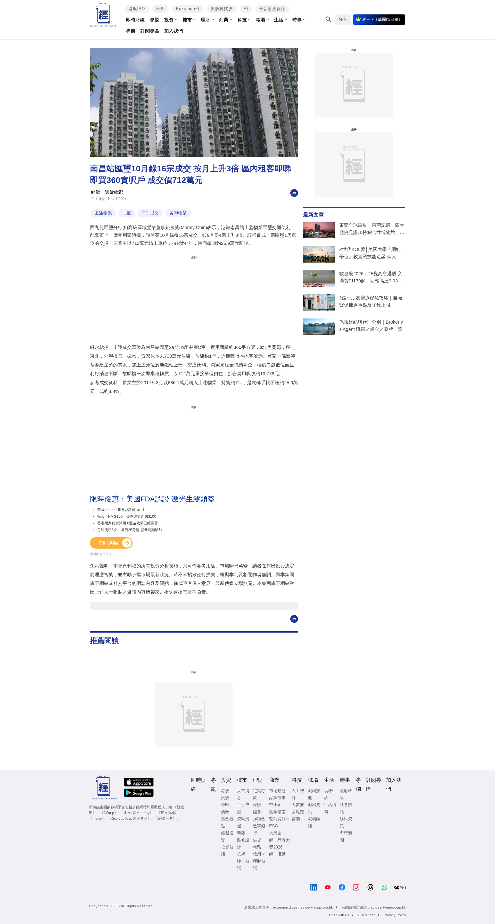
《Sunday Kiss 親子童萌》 (129, 818)
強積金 (259, 819)
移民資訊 (346, 822)
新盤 (241, 833)
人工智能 (298, 794)
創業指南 (277, 812)
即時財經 (135, 19)
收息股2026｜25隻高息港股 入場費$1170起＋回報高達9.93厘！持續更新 (370, 278)
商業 (223, 19)
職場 (260, 19)
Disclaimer (366, 915)
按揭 (241, 854)
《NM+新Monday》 (137, 813)
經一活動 (277, 854)
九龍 (126, 213)
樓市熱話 (243, 864)
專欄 (130, 30)
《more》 (97, 818)
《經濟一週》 (165, 818)
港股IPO (136, 8)
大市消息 (243, 794)
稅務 (257, 847)
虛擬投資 (227, 836)
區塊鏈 (298, 812)
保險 (257, 804)
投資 (169, 19)
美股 (225, 797)
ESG (273, 826)
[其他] (294, 192)
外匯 (225, 804)
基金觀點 (227, 822)
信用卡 (259, 854)
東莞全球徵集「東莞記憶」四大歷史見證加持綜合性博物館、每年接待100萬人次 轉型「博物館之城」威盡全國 (371, 230)
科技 (242, 19)
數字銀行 (259, 829)
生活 (278, 19)
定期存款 (259, 794)
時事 (297, 19)
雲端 (296, 819)
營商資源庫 (279, 819)
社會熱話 (346, 808)
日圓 (160, 8)
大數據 (298, 804)
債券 (225, 812)
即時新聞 (346, 836)
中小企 (275, 804)
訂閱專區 (150, 30)
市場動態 (277, 790)
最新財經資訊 (272, 8)
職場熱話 (314, 822)
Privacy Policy (395, 915)
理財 (205, 19)
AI (246, 8)
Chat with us (339, 915)
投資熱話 (227, 850)
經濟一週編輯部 (107, 192)
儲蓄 (257, 812)
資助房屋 (243, 822)
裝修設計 (243, 843)
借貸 (257, 840)
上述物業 (103, 213)
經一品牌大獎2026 (279, 843)
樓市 (187, 19)
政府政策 (346, 794)
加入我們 (173, 30)
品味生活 (330, 794)
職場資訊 (314, 808)
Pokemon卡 (188, 8)
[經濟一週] (104, 15)
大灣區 (275, 833)
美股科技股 (222, 8)
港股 (225, 790)
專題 (154, 19)
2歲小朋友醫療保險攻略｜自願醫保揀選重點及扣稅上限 (370, 301)
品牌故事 (277, 797)
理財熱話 (259, 864)
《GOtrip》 (109, 813)
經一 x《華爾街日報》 (382, 19)
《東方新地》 (167, 813)
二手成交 (98, 198)
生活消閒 (330, 808)
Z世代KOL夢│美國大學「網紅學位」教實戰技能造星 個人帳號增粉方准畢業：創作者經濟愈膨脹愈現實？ (371, 254)
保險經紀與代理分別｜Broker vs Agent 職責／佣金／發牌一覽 (371, 326)
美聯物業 (178, 213)
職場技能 (314, 794)
